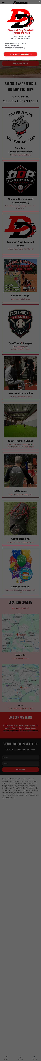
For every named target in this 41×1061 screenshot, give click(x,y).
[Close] (39, 1)
